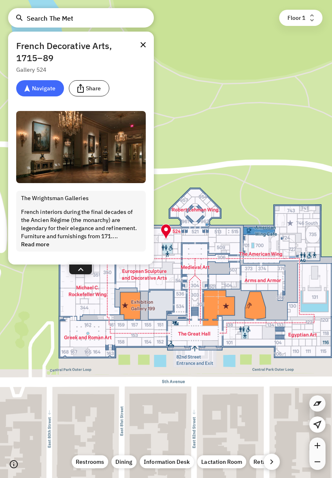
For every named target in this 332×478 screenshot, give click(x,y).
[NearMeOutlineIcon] (317, 424)
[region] (166, 239)
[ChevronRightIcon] (272, 462)
